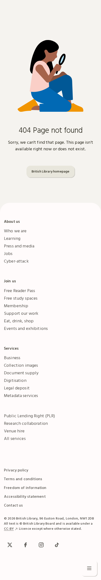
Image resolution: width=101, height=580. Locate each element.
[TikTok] (57, 545)
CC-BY (9, 528)
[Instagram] (41, 545)
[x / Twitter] (10, 545)
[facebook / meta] (25, 545)
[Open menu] (89, 568)
